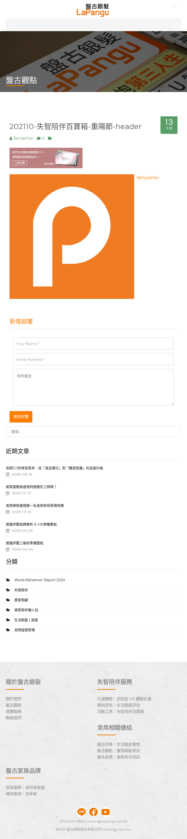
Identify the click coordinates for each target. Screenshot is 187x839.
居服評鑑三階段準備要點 (24, 543)
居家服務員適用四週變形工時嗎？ (31, 487)
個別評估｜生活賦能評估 (118, 705)
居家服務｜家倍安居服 (25, 787)
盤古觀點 (13, 705)
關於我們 (13, 699)
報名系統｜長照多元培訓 (118, 757)
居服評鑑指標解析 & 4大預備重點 (31, 524)
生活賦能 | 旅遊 (26, 620)
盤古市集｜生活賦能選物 (118, 744)
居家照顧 (21, 600)
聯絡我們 (13, 718)
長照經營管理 (24, 630)
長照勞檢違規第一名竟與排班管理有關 (35, 505)
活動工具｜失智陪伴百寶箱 (120, 711)
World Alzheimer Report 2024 (39, 580)
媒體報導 (13, 711)
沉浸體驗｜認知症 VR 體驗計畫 (124, 699)
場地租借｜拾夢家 (21, 794)
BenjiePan (148, 177)
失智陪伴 (21, 590)
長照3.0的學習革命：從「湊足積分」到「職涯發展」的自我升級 (54, 468)
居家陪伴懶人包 (26, 610)
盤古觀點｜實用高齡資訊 (118, 750)
